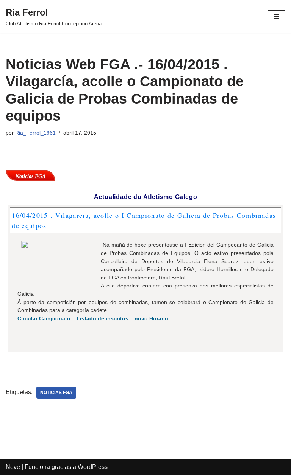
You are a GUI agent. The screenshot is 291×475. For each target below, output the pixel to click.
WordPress (93, 467)
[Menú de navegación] (276, 16)
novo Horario (151, 318)
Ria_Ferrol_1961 (35, 133)
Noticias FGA (56, 392)
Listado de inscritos (102, 318)
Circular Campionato (43, 318)
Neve (13, 467)
